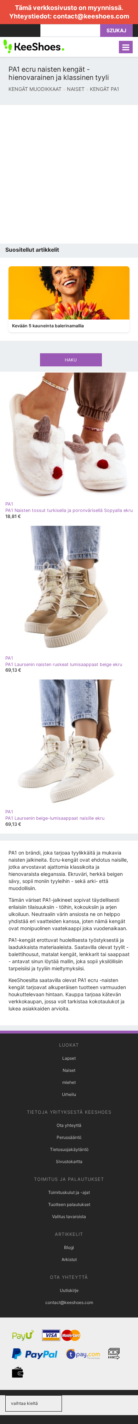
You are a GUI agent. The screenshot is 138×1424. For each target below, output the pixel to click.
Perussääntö (69, 1137)
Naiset (69, 1070)
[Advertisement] (69, 174)
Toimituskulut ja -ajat (69, 1192)
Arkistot (69, 1259)
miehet (69, 1082)
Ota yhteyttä (69, 1125)
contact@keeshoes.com (91, 16)
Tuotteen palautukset (69, 1204)
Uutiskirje (69, 1290)
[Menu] (126, 47)
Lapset (69, 1058)
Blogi (69, 1247)
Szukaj (116, 30)
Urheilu (69, 1094)
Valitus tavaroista (69, 1216)
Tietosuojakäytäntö (69, 1149)
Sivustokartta (69, 1161)
